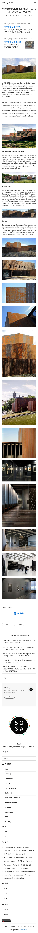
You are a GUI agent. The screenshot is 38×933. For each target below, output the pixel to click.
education (20, 878)
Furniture (7, 865)
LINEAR (7, 854)
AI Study (8, 822)
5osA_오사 (8, 688)
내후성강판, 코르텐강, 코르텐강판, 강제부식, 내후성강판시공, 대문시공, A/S (18, 31)
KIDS (6, 831)
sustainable (20, 858)
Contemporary (10, 861)
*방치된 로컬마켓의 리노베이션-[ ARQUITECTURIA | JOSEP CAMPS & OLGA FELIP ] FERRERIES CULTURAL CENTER (19, 669)
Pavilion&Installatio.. (13, 798)
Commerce (9, 779)
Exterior (8, 807)
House (7, 774)
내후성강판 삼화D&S (12, 27)
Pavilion (19, 847)
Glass (26, 847)
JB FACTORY (23, 930)
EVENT (7, 836)
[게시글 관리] (12, 624)
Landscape (9, 812)
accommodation (28, 872)
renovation (27, 868)
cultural (7, 868)
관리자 (6, 910)
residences (20, 875)
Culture (17, 15)
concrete (7, 851)
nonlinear (8, 858)
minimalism (8, 875)
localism (30, 875)
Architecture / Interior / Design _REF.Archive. (14, 691)
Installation (8, 847)
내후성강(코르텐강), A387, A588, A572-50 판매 (12, 46)
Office (7, 783)
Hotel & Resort (10, 788)
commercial (8, 878)
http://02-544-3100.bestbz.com (15, 24)
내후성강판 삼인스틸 (12, 42)
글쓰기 (6, 915)
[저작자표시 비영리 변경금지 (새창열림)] (27, 624)
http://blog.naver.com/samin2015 (16, 39)
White (22, 861)
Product (16, 868)
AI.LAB (7, 769)
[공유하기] (10, 624)
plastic (16, 865)
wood (30, 858)
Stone (29, 861)
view (15, 851)
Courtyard (8, 872)
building (27, 865)
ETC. (6, 817)
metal (31, 851)
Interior (17, 854)
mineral (23, 851)
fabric (17, 872)
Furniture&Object (11, 802)
